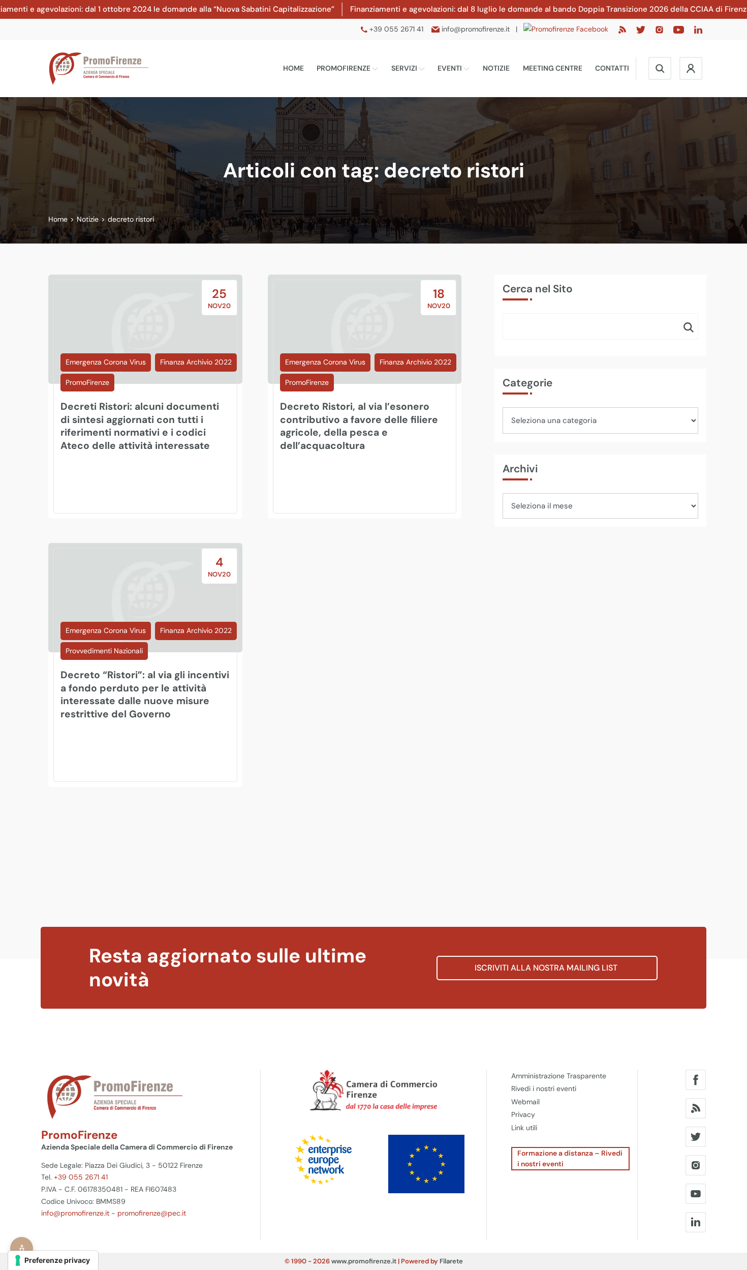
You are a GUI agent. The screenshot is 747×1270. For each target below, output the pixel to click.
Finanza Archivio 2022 (196, 362)
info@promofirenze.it (75, 1213)
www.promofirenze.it (363, 1261)
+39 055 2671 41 (81, 1177)
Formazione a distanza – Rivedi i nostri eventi (569, 1158)
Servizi (405, 68)
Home (293, 68)
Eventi (450, 68)
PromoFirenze (344, 68)
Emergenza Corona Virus (106, 362)
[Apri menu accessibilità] (21, 1248)
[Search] (688, 327)
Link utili (524, 1127)
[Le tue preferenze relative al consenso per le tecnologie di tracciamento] (53, 1260)
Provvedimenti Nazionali (104, 650)
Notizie (496, 68)
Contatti (612, 68)
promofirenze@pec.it (151, 1213)
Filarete (451, 1261)
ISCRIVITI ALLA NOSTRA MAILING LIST (547, 967)
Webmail (525, 1101)
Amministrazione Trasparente (558, 1075)
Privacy (523, 1114)
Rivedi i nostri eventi (543, 1088)
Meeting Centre (552, 68)
